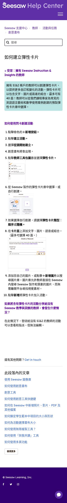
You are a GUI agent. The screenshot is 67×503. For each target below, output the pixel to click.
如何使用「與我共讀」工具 (21, 435)
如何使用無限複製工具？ (20, 429)
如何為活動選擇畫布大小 (20, 422)
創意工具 (10, 392)
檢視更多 (11, 451)
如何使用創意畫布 (15, 386)
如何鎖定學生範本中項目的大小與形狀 (28, 416)
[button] (60, 13)
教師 (35, 28)
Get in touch (32, 359)
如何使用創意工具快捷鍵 (20, 399)
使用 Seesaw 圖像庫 (17, 379)
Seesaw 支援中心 (16, 28)
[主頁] (33, 5)
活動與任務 (50, 28)
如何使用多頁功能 (15, 442)
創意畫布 (14, 32)
